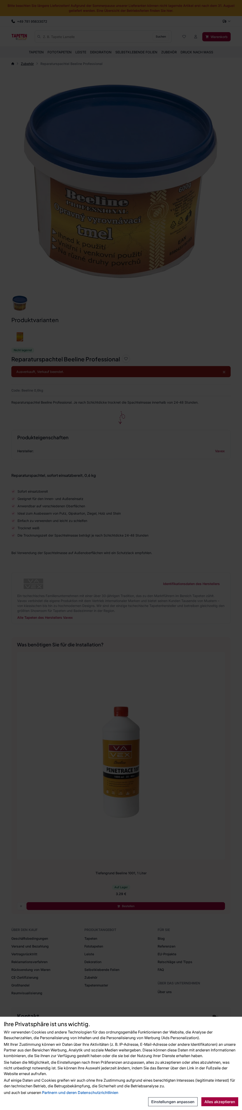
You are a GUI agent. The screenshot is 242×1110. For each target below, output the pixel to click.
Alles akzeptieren (219, 1101)
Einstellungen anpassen (172, 1101)
